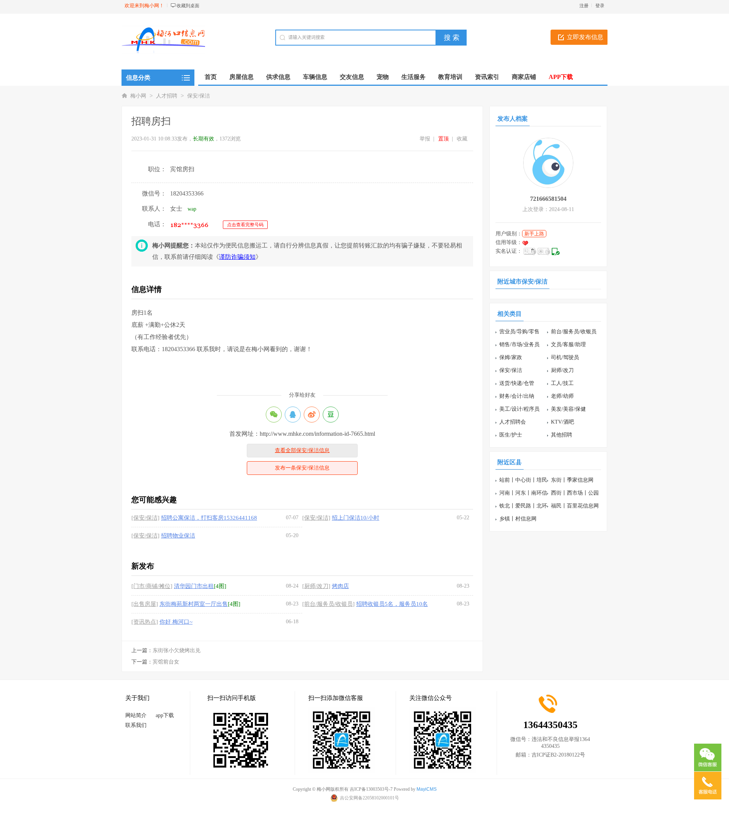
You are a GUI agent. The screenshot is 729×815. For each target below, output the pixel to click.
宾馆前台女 (166, 662)
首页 (211, 77)
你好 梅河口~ (176, 622)
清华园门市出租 (194, 586)
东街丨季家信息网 (572, 480)
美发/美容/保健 (568, 409)
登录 (599, 5)
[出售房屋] (144, 604)
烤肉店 (340, 586)
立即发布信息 (585, 37)
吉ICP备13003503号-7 (371, 789)
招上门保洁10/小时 (355, 518)
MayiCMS (427, 789)
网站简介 (136, 715)
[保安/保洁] (145, 518)
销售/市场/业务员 (519, 344)
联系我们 (136, 725)
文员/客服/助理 (568, 344)
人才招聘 (166, 96)
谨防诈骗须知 (237, 257)
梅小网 (138, 96)
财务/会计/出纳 (516, 396)
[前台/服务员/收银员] (328, 604)
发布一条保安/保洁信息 (302, 468)
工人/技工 (562, 383)
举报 (425, 139)
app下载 (165, 715)
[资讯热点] (144, 622)
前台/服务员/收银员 (573, 331)
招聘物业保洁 (178, 536)
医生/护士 (510, 435)
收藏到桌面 (188, 5)
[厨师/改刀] (316, 586)
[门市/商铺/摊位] (151, 586)
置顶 (443, 139)
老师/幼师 (562, 396)
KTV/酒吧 (562, 422)
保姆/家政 (510, 357)
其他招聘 (561, 435)
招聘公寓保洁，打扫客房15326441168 (209, 518)
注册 (584, 5)
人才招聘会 (512, 422)
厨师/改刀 (562, 370)
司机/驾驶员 (565, 357)
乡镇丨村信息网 (517, 519)
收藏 (462, 139)
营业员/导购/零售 (519, 331)
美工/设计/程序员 (519, 409)
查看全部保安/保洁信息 (302, 450)
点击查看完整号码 (245, 224)
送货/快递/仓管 (516, 383)
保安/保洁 (198, 96)
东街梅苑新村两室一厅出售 (193, 604)
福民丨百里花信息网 (575, 506)
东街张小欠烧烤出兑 (176, 650)
